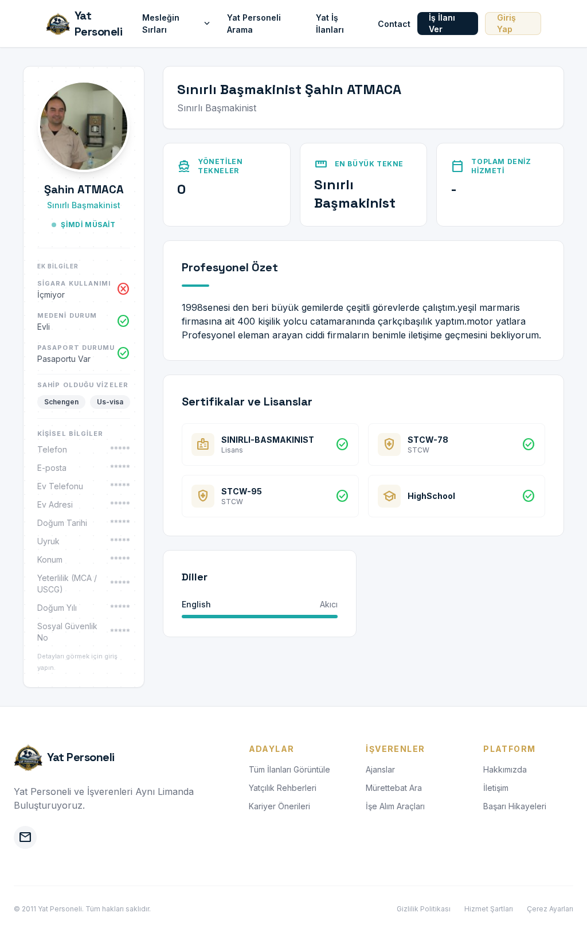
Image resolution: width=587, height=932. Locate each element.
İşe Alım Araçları (395, 806)
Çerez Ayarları (550, 908)
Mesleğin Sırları (177, 23)
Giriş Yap (506, 23)
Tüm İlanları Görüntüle (289, 769)
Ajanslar (380, 769)
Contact (394, 24)
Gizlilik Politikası (424, 908)
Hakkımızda (505, 769)
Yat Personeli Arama (254, 23)
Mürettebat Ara (394, 788)
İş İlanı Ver (442, 23)
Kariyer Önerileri (279, 806)
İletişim (495, 788)
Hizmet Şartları (488, 908)
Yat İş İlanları (330, 23)
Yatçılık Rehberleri (282, 788)
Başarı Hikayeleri (514, 806)
